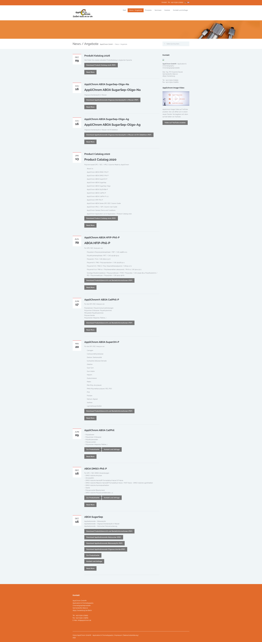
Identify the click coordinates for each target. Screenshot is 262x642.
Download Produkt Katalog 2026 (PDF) (101, 65)
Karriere (167, 10)
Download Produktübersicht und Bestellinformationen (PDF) (109, 280)
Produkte (148, 10)
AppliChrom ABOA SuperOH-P (101, 342)
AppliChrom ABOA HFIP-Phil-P (102, 237)
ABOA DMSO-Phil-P (95, 468)
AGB (74, 638)
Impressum (118, 635)
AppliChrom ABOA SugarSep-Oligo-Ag (106, 119)
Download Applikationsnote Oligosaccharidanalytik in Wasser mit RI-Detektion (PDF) (118, 135)
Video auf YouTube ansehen (175, 122)
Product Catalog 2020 (97, 153)
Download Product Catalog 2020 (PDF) (101, 218)
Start (124, 10)
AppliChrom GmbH (106, 44)
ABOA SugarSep (93, 516)
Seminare (158, 10)
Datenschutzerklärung (130, 635)
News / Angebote (135, 10)
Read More (90, 72)
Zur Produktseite (92, 449)
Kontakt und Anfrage (180, 10)
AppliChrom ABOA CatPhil (99, 430)
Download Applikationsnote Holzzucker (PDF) (103, 537)
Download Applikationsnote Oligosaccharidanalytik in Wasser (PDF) (112, 100)
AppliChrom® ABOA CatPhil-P (101, 299)
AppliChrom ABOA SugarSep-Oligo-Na (106, 84)
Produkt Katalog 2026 (97, 55)
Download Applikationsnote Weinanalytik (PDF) (104, 543)
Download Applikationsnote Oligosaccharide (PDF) (105, 549)
